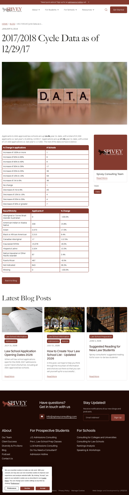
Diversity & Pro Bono (12, 445)
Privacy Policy (64, 490)
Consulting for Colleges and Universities (96, 437)
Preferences (11, 488)
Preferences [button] (15, 483)
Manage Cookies (78, 490)
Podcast (6, 454)
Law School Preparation (101, 336)
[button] (36, 10)
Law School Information (16, 336)
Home (5, 24)
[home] (12, 9)
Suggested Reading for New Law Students (104, 348)
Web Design (97, 491)
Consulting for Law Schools (90, 441)
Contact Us (7, 458)
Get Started (118, 9)
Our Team (7, 437)
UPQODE (123, 491)
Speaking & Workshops (88, 450)
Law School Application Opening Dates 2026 (20, 353)
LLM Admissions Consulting (43, 445)
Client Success (9, 441)
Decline (27, 488)
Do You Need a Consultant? (43, 450)
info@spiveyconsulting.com (61, 416)
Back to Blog (11, 280)
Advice (65, 341)
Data (97, 191)
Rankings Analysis (86, 445)
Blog (12, 24)
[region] (45, 175)
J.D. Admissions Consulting (43, 437)
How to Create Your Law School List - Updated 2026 (63, 354)
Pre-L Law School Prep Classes (46, 441)
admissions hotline (75, 2)
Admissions (11, 341)
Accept (42, 488)
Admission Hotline (39, 454)
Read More (101, 178)
